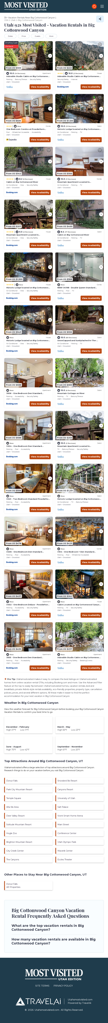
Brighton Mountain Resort (19, 842)
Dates (10, 36)
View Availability (40, 86)
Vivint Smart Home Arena (70, 816)
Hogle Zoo (11, 833)
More (51, 36)
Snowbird (15, 82)
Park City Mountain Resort (19, 789)
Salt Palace (63, 807)
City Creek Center (15, 851)
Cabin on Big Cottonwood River (22, 182)
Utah (8, 82)
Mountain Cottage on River (71, 393)
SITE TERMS (42, 985)
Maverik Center (65, 851)
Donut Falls (11, 780)
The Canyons (12, 859)
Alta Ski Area (12, 807)
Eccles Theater (65, 859)
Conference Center (67, 833)
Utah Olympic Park (67, 842)
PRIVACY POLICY (63, 985)
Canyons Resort (65, 789)
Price (24, 36)
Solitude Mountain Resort (19, 824)
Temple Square (13, 798)
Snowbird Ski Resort (67, 780)
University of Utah (66, 798)
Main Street (63, 824)
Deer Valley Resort (15, 816)
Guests (37, 36)
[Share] (100, 19)
